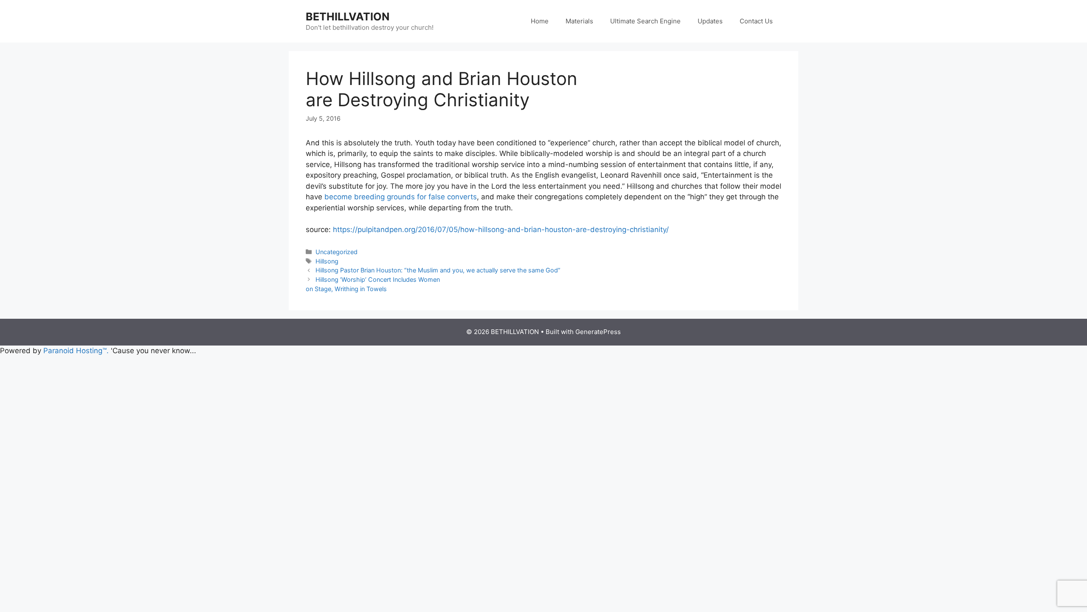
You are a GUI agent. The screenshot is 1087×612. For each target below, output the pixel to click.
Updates (710, 21)
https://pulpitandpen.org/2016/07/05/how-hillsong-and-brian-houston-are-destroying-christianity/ (501, 229)
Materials (579, 21)
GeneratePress (598, 332)
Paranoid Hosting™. (76, 350)
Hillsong (326, 261)
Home (540, 21)
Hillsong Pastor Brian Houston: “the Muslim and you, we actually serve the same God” (437, 270)
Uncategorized (336, 251)
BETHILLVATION (347, 16)
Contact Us (756, 21)
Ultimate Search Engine (645, 21)
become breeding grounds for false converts (400, 197)
